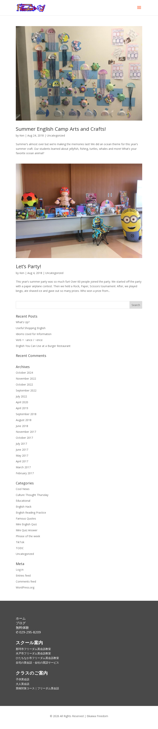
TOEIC (20, 548)
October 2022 (24, 384)
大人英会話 (22, 684)
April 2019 (22, 408)
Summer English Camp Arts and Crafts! (61, 128)
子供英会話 (22, 679)
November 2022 (26, 378)
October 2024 (24, 372)
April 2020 (22, 402)
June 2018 (22, 426)
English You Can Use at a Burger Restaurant (43, 346)
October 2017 (24, 437)
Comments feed (26, 581)
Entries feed (23, 575)
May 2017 (22, 455)
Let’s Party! (28, 266)
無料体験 (22, 627)
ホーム (21, 618)
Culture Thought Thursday (32, 495)
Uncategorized (56, 135)
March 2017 (23, 467)
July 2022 (21, 396)
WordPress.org (25, 587)
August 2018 (23, 420)
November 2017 (26, 432)
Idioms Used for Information (33, 334)
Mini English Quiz (26, 524)
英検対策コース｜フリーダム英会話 (37, 688)
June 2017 (22, 449)
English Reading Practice (31, 512)
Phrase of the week (28, 536)
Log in (20, 569)
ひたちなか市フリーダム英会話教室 (37, 658)
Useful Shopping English (30, 328)
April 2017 (22, 461)
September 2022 (26, 390)
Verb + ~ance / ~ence (29, 340)
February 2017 (25, 473)
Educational (23, 500)
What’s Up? (22, 322)
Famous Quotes (26, 518)
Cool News (22, 489)
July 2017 (21, 443)
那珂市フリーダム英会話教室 (33, 649)
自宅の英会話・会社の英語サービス (37, 662)
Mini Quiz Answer (26, 530)
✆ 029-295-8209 (28, 632)
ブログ (21, 623)
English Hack (23, 506)
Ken (21, 135)
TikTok (20, 542)
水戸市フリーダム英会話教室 (33, 653)
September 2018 (26, 414)
